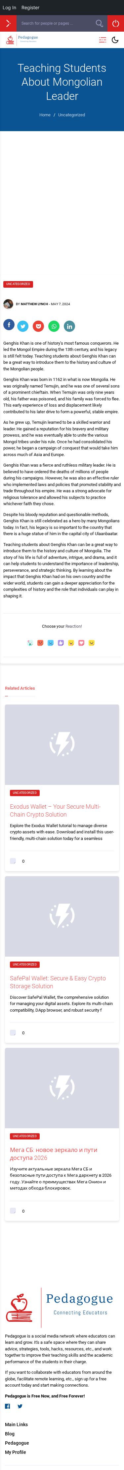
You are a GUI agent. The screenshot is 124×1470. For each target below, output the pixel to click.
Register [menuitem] (30, 7)
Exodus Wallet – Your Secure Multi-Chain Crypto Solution (55, 810)
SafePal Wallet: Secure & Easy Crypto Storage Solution (58, 982)
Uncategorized (18, 284)
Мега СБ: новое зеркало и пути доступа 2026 (53, 1153)
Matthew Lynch (34, 304)
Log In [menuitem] (9, 7)
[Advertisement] (62, 196)
